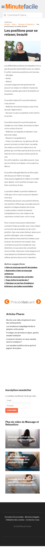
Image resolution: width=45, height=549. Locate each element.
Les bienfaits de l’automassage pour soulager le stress (19, 459)
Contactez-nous (32, 520)
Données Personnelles (14, 517)
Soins (14, 24)
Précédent (19, 302)
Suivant (28, 302)
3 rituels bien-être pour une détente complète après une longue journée (22, 482)
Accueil (6, 24)
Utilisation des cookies (15, 520)
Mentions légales (32, 517)
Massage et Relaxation (26, 24)
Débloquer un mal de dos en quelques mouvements (22, 438)
